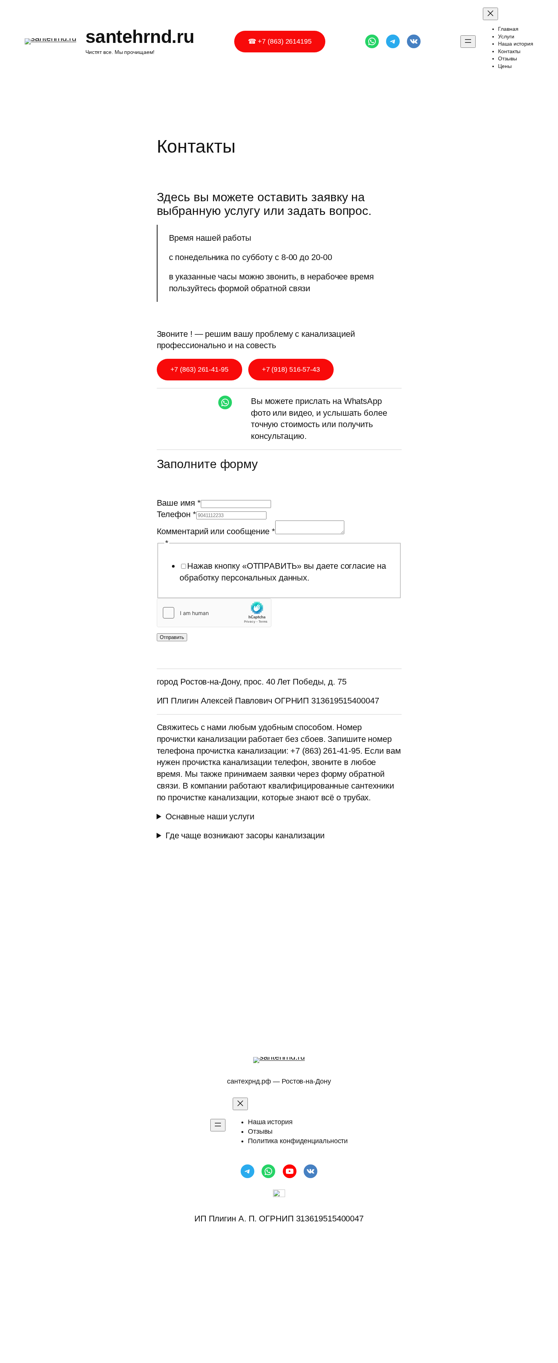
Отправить (172, 637)
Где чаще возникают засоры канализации (245, 835)
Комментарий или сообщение (216, 531)
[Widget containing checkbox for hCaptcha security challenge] (214, 612)
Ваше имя (179, 503)
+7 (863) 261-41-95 (199, 369)
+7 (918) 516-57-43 (291, 369)
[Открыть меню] (468, 41)
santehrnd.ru (139, 37)
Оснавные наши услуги (210, 816)
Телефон (176, 514)
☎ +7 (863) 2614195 (280, 41)
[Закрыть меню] (490, 14)
